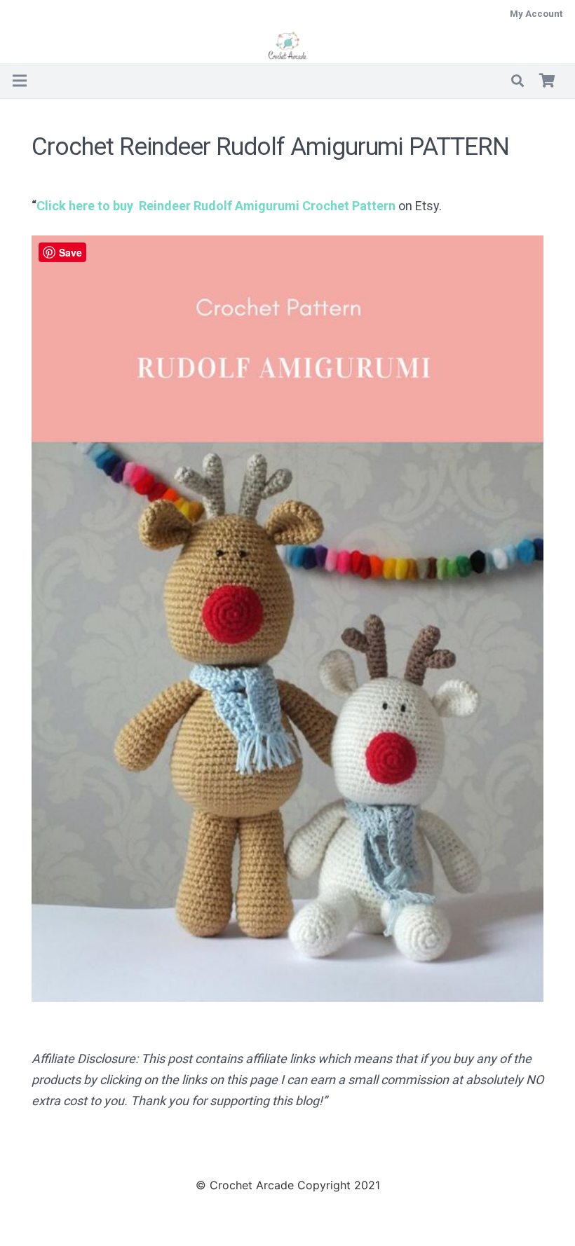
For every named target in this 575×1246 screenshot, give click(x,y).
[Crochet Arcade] (288, 46)
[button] (517, 80)
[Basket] (547, 80)
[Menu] (20, 80)
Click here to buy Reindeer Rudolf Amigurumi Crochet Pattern (215, 205)
